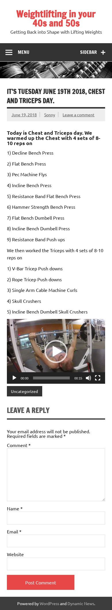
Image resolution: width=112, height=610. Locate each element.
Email (14, 531)
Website (15, 554)
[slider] (51, 378)
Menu (23, 52)
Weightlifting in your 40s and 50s (56, 18)
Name (15, 508)
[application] (56, 351)
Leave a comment (78, 114)
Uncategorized (24, 391)
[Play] (14, 378)
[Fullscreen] (98, 378)
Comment (19, 445)
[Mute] (88, 378)
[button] (56, 351)
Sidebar (88, 52)
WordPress (49, 603)
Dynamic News (80, 603)
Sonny (49, 114)
